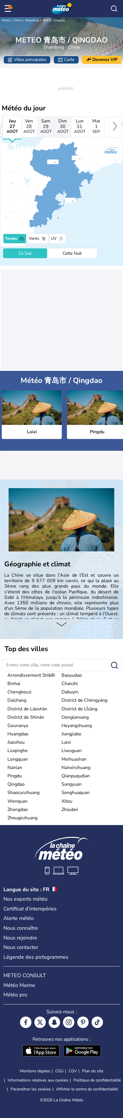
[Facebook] (25, 1022)
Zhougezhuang (22, 817)
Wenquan (17, 801)
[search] (114, 8)
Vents (34, 238)
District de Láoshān (27, 709)
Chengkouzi (19, 692)
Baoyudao (71, 675)
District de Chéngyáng (84, 700)
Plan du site (92, 1071)
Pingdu (14, 775)
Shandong (32, 20)
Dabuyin (69, 692)
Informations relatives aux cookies (38, 1080)
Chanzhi (69, 683)
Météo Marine (19, 985)
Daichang (16, 700)
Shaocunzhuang (23, 792)
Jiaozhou (16, 742)
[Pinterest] (83, 1022)
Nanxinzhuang (75, 767)
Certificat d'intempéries (30, 908)
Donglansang (75, 717)
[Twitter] (40, 1022)
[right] (114, 127)
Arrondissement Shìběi (31, 675)
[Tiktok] (97, 1022)
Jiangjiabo (71, 734)
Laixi (66, 742)
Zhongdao (17, 809)
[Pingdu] (47, 162)
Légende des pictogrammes (35, 957)
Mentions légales (35, 1071)
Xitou (66, 801)
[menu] (8, 8)
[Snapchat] (54, 1022)
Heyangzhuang (76, 725)
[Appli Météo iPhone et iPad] (40, 1051)
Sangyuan (71, 784)
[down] (61, 624)
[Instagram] (68, 1022)
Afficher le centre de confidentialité (87, 1089)
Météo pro (15, 994)
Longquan (17, 759)
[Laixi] (71, 158)
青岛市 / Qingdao (54, 20)
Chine (17, 20)
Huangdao (17, 734)
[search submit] (114, 665)
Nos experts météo (25, 898)
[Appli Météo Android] (82, 1051)
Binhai (13, 683)
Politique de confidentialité (97, 1080)
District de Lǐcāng (79, 709)
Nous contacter (20, 947)
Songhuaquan (75, 792)
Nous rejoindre (20, 937)
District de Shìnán (25, 717)
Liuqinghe (17, 750)
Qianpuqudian (75, 775)
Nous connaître (20, 928)
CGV (73, 1071)
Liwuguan (71, 750)
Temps (11, 238)
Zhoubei (69, 809)
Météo (6, 20)
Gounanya (17, 725)
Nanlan (14, 767)
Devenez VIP (105, 59)
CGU (59, 1071)
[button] (73, 158)
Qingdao (16, 784)
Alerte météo (18, 918)
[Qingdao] (64, 200)
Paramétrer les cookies (31, 1089)
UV (54, 238)
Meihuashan (73, 759)
